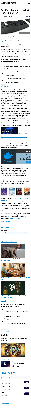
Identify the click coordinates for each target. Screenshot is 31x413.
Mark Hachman (4, 16)
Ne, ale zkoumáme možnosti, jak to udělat (14, 78)
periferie (26, 232)
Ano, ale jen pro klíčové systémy (12, 71)
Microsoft (15, 232)
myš (21, 232)
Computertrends (4, 7)
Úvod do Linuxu (6, 386)
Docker (4, 392)
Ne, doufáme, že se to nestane (11, 82)
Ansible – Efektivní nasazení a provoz (12, 380)
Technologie (12, 7)
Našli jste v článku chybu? (6, 221)
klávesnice (8, 232)
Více (27, 382)
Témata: (3, 232)
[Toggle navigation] (29, 3)
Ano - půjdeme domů (9, 75)
